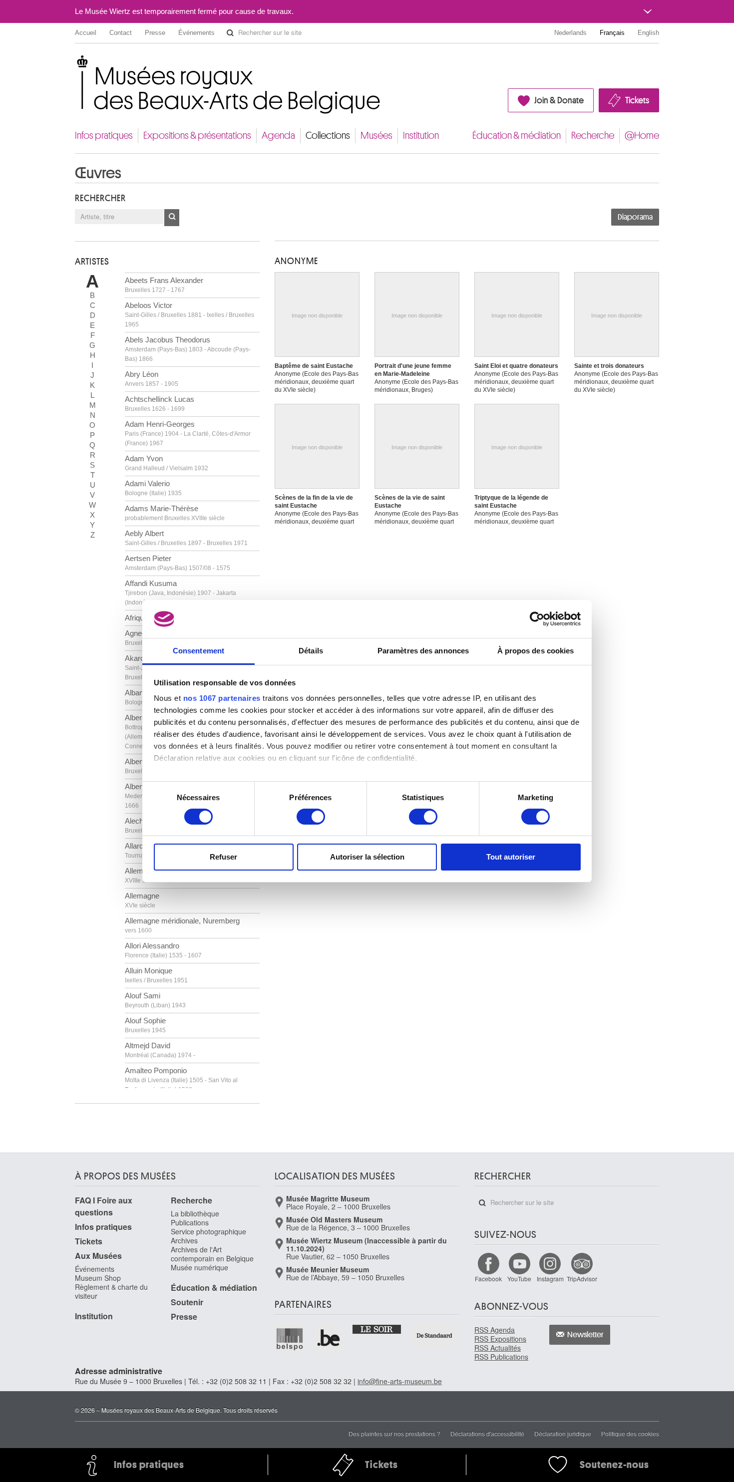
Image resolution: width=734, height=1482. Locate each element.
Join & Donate (559, 100)
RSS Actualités (497, 1347)
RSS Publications (501, 1356)
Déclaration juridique (562, 1433)
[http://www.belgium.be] (329, 1339)
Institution (421, 135)
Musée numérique (199, 1267)
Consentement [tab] (198, 650)
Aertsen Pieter (177, 563)
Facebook (488, 1278)
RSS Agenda (494, 1329)
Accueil (85, 32)
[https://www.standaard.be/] (434, 1335)
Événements (196, 32)
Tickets (637, 100)
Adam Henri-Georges (188, 433)
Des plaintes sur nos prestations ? (394, 1433)
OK (171, 217)
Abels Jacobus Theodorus (188, 348)
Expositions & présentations (197, 135)
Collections (328, 135)
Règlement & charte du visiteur (111, 1291)
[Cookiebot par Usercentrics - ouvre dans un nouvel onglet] (537, 618)
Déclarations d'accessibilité (487, 1433)
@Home (642, 135)
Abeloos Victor (189, 314)
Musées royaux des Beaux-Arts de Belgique (75, 64)
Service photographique (208, 1231)
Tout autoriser (510, 857)
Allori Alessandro (163, 950)
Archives (184, 1240)
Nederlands (570, 32)
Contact (120, 32)
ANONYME (296, 261)
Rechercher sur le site (230, 32)
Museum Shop (98, 1277)
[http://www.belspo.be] (290, 1339)
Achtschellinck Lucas (159, 403)
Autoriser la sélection (367, 857)
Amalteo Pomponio (181, 1079)
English (648, 32)
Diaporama (635, 217)
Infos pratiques (104, 135)
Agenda (278, 135)
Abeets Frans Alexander (164, 285)
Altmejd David (160, 1050)
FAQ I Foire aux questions (103, 1206)
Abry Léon (151, 378)
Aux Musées (98, 1255)
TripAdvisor (582, 1278)
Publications (190, 1222)
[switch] (311, 817)
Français (612, 32)
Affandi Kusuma (180, 592)
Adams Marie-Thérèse (175, 513)
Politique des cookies (630, 1433)
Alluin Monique (156, 975)
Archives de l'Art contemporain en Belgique (212, 1254)
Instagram (550, 1278)
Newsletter (585, 1335)
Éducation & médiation (516, 135)
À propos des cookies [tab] (535, 650)
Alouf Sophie (145, 1025)
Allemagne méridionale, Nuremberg (182, 925)
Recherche (592, 135)
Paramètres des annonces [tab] (423, 650)
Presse (155, 32)
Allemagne (142, 900)
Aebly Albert (186, 538)
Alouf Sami (155, 1000)
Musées (376, 135)
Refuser (223, 857)
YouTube (519, 1278)
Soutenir (187, 1302)
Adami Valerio (153, 488)
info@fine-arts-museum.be (400, 1381)
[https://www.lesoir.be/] (377, 1329)
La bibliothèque (195, 1213)
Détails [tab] (311, 650)
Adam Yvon (166, 463)
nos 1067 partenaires (222, 698)
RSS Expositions (500, 1338)
